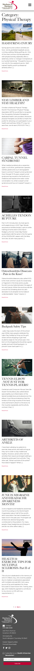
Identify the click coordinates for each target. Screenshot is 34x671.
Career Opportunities (10, 642)
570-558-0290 (7, 628)
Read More (5, 71)
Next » (19, 607)
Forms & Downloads (9, 644)
